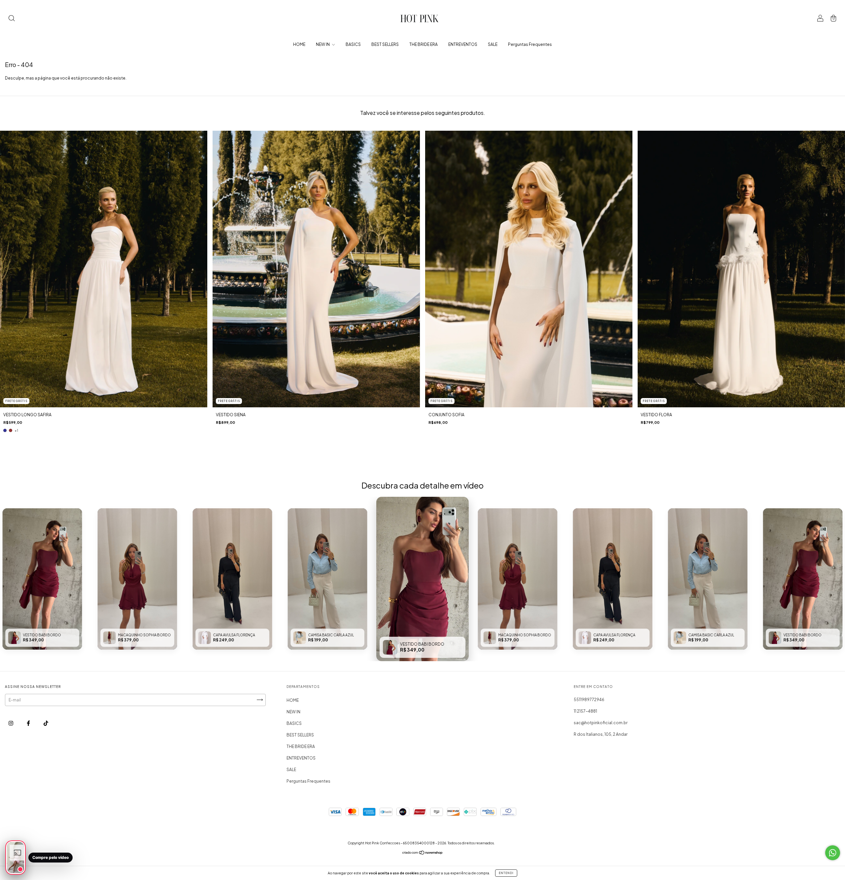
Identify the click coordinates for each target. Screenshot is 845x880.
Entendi (506, 873)
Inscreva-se (468, 117)
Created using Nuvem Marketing (468, 142)
